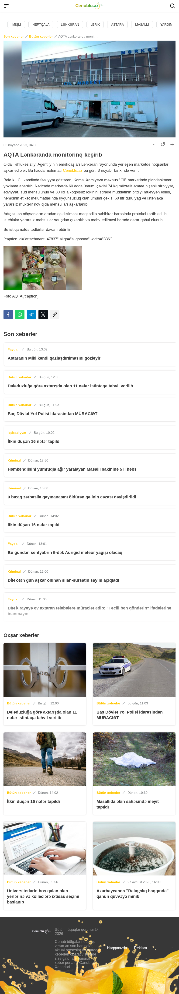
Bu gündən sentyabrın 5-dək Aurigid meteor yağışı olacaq (65, 552)
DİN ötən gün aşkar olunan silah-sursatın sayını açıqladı (63, 580)
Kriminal (14, 460)
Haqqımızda (117, 948)
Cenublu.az (73, 170)
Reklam (140, 948)
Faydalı (13, 349)
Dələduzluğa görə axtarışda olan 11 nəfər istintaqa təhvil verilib (70, 386)
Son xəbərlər (13, 36)
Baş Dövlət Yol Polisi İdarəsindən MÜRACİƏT (52, 413)
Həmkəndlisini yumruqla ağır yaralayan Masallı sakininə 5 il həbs (72, 469)
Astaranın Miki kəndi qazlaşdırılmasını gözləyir (54, 358)
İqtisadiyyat (17, 432)
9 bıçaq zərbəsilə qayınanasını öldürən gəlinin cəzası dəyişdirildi (72, 497)
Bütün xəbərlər (41, 36)
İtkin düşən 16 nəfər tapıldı (34, 441)
